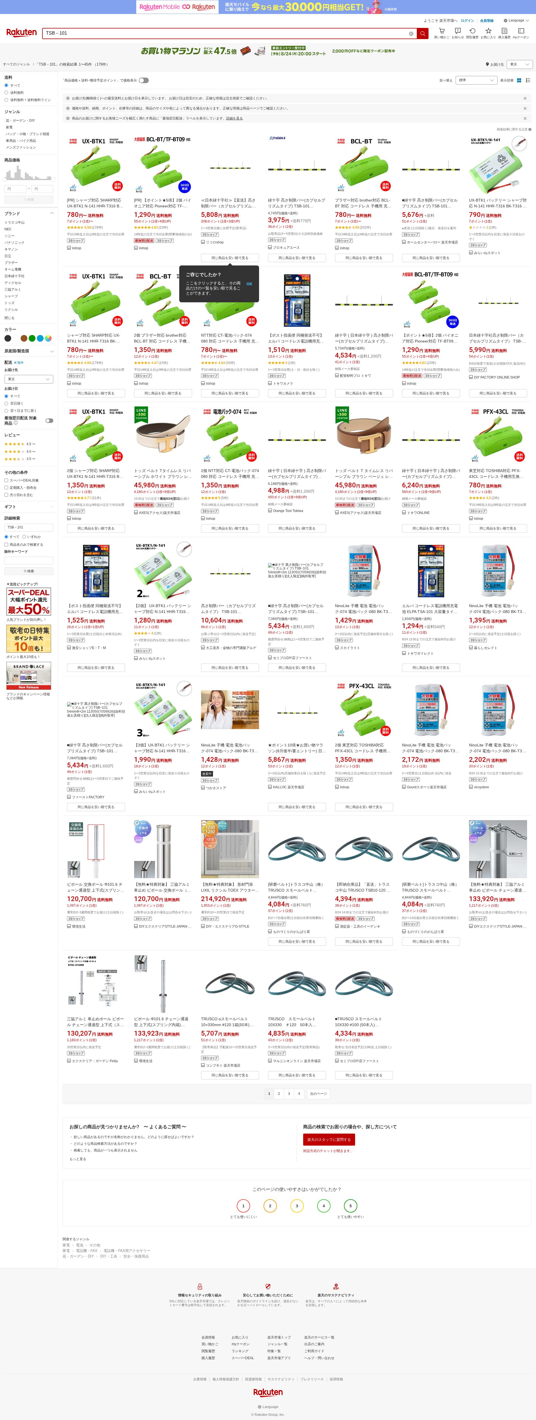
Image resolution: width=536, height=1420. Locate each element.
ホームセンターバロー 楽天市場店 (432, 242)
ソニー (9, 236)
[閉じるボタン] (525, 98)
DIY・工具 (108, 1256)
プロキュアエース (286, 248)
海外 (20, 363)
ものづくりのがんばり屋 (291, 932)
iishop (76, 248)
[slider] (5, 180)
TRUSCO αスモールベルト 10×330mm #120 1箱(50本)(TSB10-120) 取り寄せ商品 (225, 1025)
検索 (30, 200)
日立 (7, 256)
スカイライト (350, 648)
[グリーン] (32, 338)
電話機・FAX (86, 1251)
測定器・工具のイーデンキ (360, 926)
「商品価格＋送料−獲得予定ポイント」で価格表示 (99, 80)
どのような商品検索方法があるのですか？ (105, 1144)
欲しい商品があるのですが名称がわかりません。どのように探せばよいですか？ (134, 1137)
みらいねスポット (487, 253)
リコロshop (215, 242)
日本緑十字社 (14, 276)
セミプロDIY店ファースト (292, 658)
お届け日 (11, 389)
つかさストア (216, 788)
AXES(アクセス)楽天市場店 (159, 513)
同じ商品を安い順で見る (230, 258)
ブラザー (11, 263)
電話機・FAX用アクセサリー (127, 1251)
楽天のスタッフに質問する (329, 1140)
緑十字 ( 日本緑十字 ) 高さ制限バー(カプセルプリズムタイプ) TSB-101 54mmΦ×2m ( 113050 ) (364, 341)
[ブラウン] (24, 338)
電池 (79, 1245)
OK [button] (249, 284)
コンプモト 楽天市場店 (223, 1065)
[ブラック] (7, 338)
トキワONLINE (418, 513)
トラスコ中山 (14, 222)
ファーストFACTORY (88, 797)
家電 (66, 1245)
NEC (8, 229)
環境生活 (78, 926)
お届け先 (11, 370)
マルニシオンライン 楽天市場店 (297, 1061)
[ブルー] (40, 338)
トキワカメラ (283, 383)
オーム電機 (12, 269)
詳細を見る (234, 118)
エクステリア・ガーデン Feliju (95, 1061)
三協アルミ (12, 289)
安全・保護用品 (136, 1256)
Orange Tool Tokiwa (288, 511)
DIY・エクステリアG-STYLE (227, 926)
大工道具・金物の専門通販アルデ (231, 648)
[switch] (49, 420)
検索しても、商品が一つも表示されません (105, 1150)
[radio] (6, 85)
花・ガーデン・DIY (78, 1256)
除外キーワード (16, 552)
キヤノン (11, 249)
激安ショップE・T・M (89, 648)
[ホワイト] (16, 338)
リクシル (11, 310)
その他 (94, 1245)
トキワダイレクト (420, 653)
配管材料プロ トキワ (355, 376)
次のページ (318, 1094)
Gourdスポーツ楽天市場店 (427, 787)
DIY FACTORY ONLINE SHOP (497, 377)
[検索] (423, 33)
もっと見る (78, 1159)
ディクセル (12, 283)
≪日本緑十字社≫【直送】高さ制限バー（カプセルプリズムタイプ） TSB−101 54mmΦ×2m (230, 206)
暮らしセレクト (485, 648)
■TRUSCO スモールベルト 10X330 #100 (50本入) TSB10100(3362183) (358, 1025)
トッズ (9, 303)
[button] (516, 21)
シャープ (11, 296)
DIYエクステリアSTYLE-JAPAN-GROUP (165, 926)
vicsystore (481, 787)
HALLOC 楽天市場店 (288, 787)
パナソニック (14, 243)
